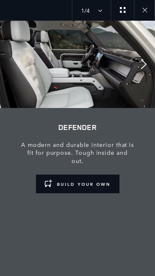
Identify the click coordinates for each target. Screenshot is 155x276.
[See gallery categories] (122, 10)
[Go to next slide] (146, 64)
